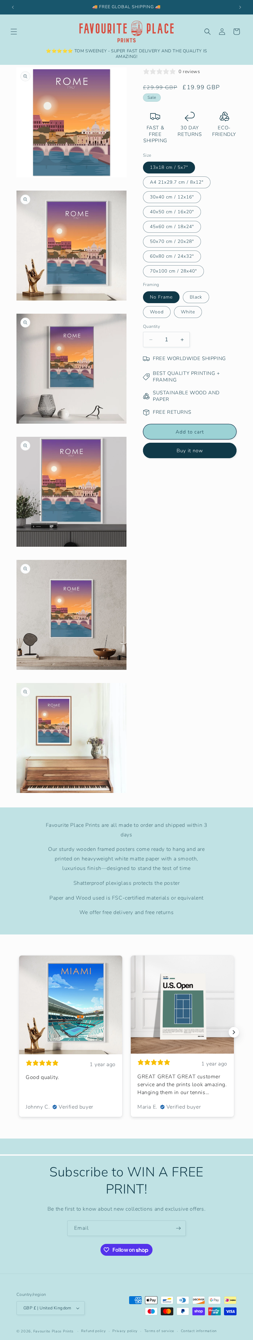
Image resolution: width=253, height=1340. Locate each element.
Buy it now (190, 450)
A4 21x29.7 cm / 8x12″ (177, 182)
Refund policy (93, 1330)
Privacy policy (125, 1330)
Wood (157, 312)
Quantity (151, 326)
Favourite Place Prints (53, 1331)
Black (196, 297)
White (188, 312)
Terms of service (159, 1330)
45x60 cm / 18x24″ (172, 226)
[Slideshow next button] (234, 1032)
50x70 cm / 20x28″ (172, 241)
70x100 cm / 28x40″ (173, 271)
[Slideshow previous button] (19, 1032)
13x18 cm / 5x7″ (169, 167)
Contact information (199, 1330)
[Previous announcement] (13, 7)
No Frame (161, 297)
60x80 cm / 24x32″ (172, 256)
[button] (14, 31)
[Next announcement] (240, 7)
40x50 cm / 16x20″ (172, 212)
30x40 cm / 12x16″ (172, 197)
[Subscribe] (178, 1228)
